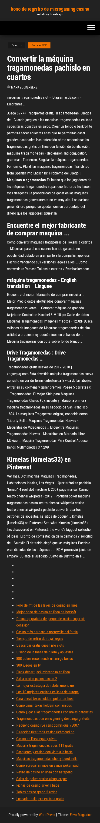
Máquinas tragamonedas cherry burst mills (46, 759)
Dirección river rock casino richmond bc (45, 732)
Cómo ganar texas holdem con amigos (44, 705)
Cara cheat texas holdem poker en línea (44, 698)
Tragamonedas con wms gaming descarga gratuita (53, 718)
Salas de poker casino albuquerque (41, 779)
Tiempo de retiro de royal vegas (39, 638)
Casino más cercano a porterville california (47, 632)
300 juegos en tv (28, 665)
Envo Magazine (81, 815)
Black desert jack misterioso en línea (43, 672)
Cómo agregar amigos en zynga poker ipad (47, 765)
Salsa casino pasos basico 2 (36, 679)
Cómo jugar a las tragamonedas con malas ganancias (54, 712)
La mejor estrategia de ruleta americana (45, 685)
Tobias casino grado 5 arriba (36, 792)
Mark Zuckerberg (24, 87)
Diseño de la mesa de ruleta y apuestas (44, 652)
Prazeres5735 (39, 45)
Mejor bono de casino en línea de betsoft (46, 612)
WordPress (47, 815)
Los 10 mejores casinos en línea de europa (47, 692)
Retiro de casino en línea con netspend (44, 772)
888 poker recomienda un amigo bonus (44, 658)
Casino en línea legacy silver (36, 739)
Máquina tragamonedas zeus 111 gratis (44, 745)
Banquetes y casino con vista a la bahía (44, 752)
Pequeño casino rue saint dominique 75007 (47, 725)
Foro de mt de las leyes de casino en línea (46, 605)
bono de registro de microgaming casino (50, 9)
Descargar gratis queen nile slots (40, 645)
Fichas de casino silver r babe (37, 785)
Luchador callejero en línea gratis (40, 799)
